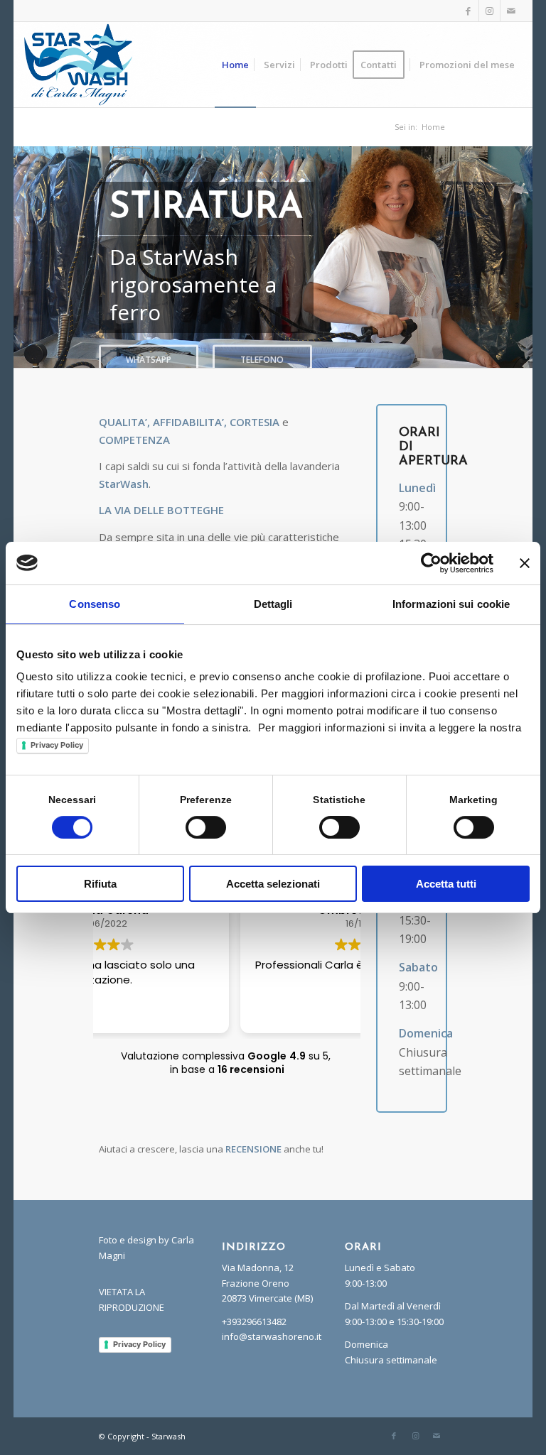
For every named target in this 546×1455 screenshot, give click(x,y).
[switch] (206, 827)
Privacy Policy (57, 745)
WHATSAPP (148, 363)
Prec (26, 257)
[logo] (78, 64)
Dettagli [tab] (273, 604)
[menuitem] (235, 64)
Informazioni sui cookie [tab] (451, 604)
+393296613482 (254, 1321)
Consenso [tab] (94, 604)
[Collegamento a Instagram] (489, 10)
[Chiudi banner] (525, 563)
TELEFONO (262, 363)
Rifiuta (100, 884)
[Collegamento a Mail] (511, 10)
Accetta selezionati (273, 884)
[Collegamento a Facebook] (468, 10)
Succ (520, 257)
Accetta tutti (446, 884)
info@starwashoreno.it (271, 1336)
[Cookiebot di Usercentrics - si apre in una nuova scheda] (431, 563)
